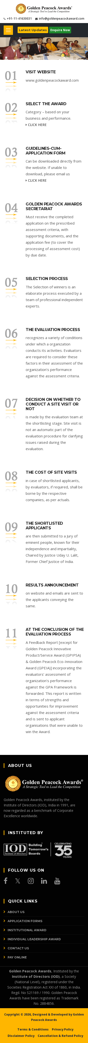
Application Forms (25, 921)
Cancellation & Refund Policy (60, 1036)
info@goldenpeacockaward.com (61, 18)
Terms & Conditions (33, 1029)
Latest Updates (33, 30)
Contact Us (18, 948)
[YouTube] (57, 881)
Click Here (37, 124)
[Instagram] (31, 881)
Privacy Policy (62, 1029)
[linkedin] (44, 881)
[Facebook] (5, 881)
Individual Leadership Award (34, 939)
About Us (16, 912)
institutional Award (27, 930)
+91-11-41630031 (19, 18)
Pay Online (17, 957)
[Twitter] (18, 881)
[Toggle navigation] (8, 30)
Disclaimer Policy (21, 1036)
